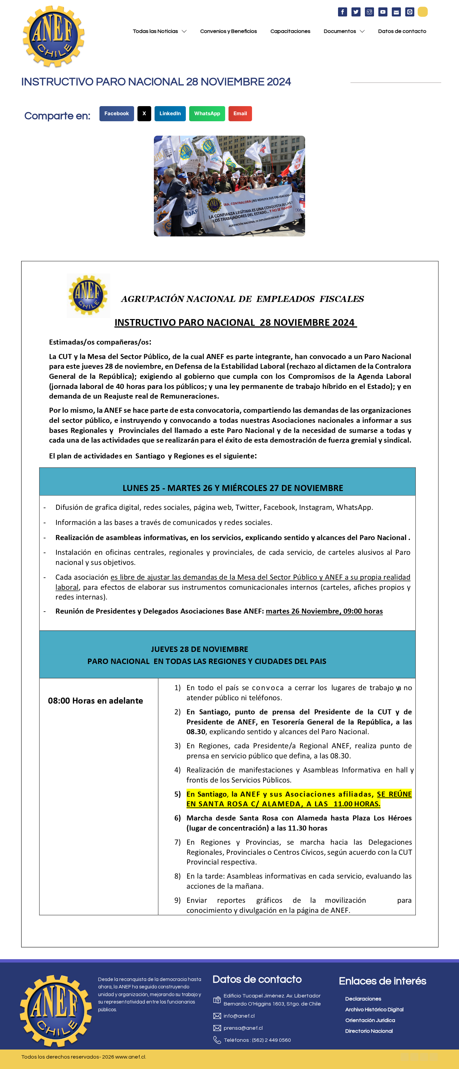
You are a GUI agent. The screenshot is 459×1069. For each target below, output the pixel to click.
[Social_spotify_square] (409, 11)
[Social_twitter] (356, 11)
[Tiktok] (434, 1057)
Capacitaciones (290, 31)
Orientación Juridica (370, 1020)
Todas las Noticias (155, 31)
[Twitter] (414, 1057)
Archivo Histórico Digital (374, 1009)
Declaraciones (363, 998)
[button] (423, 12)
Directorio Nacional (369, 1031)
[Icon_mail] (396, 11)
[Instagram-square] (424, 1057)
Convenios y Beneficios (228, 31)
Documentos (340, 31)
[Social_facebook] (342, 11)
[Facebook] (405, 1057)
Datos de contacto (402, 31)
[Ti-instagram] (369, 11)
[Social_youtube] (382, 11)
